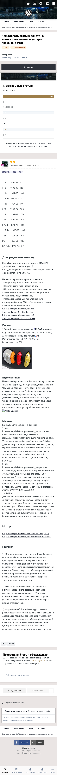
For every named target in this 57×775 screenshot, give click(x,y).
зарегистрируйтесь (38, 143)
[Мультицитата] (3, 644)
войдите (22, 143)
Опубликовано (24, 165)
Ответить (28, 67)
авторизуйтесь (38, 660)
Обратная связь (28, 748)
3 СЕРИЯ (23, 57)
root (10, 55)
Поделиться (15, 690)
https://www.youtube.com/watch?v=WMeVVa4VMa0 (26, 537)
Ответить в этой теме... (19, 675)
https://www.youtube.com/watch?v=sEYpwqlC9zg (25, 533)
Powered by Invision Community (28, 753)
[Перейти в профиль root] (5, 164)
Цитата (11, 644)
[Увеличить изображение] (17, 358)
